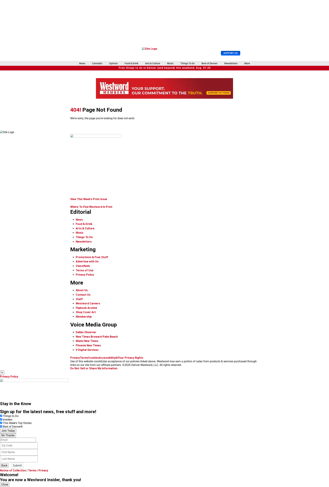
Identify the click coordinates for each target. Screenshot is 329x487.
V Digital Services (87, 350)
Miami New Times (87, 341)
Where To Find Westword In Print (91, 206)
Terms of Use (84, 270)
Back (4, 465)
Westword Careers (88, 303)
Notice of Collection (13, 470)
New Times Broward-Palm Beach (97, 336)
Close (4, 484)
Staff (79, 299)
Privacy (75, 357)
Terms (84, 357)
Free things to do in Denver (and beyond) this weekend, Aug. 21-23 (164, 67)
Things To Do (187, 63)
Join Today (8, 430)
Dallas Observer (86, 332)
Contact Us (83, 294)
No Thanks (8, 435)
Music (170, 63)
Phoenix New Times (88, 345)
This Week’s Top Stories (17, 423)
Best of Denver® (13, 426)
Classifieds (83, 266)
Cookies (93, 357)
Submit (17, 465)
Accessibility (107, 357)
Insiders (7, 419)
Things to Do (11, 416)
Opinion (113, 63)
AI (116, 357)
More (247, 63)
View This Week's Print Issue (88, 199)
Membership (84, 316)
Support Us (230, 53)
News (82, 63)
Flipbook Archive (86, 308)
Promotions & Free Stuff (92, 257)
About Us (82, 290)
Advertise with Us (87, 261)
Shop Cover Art (86, 312)
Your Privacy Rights (130, 357)
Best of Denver (209, 63)
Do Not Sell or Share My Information (93, 368)
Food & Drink (131, 63)
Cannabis (97, 63)
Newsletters (230, 63)
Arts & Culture (152, 63)
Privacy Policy (85, 274)
